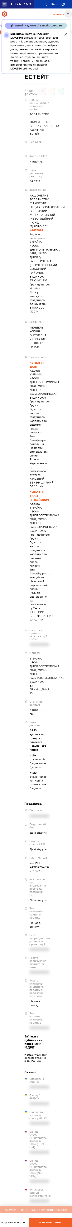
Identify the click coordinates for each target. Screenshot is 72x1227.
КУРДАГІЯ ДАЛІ (37, 364)
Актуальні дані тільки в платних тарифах (36, 1209)
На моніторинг (51, 1222)
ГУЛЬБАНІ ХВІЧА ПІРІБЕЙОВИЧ (39, 496)
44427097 (36, 230)
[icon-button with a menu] (68, 14)
